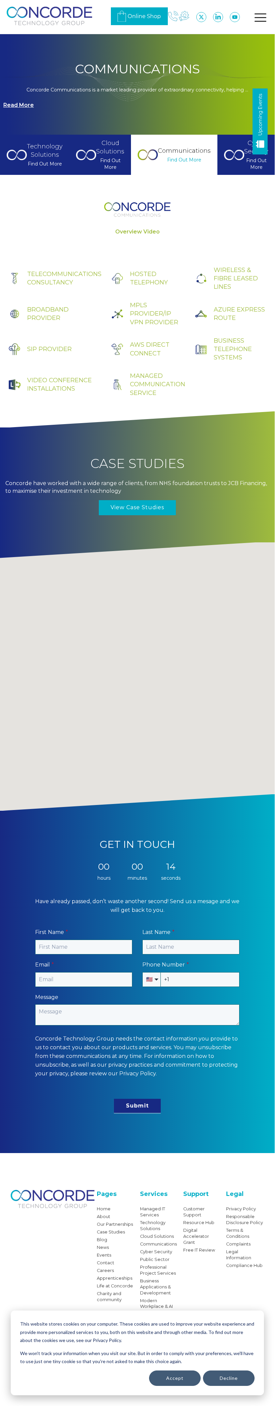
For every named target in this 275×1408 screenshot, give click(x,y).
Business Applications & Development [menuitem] (155, 1286)
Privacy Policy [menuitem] (241, 1208)
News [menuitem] (103, 1247)
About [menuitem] (103, 1216)
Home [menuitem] (104, 1208)
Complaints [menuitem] (238, 1244)
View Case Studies (137, 507)
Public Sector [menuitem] (154, 1259)
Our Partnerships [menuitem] (115, 1224)
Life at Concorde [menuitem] (115, 1285)
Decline (229, 1378)
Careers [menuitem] (105, 1270)
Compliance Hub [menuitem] (244, 1265)
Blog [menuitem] (102, 1239)
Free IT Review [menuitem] (199, 1250)
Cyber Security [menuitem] (156, 1251)
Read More (18, 105)
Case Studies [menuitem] (111, 1231)
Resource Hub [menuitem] (198, 1222)
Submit (137, 1105)
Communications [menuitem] (158, 1244)
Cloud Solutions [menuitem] (157, 1236)
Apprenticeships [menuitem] (114, 1278)
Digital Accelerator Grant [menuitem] (196, 1236)
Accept (175, 1378)
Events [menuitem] (104, 1255)
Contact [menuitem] (105, 1262)
